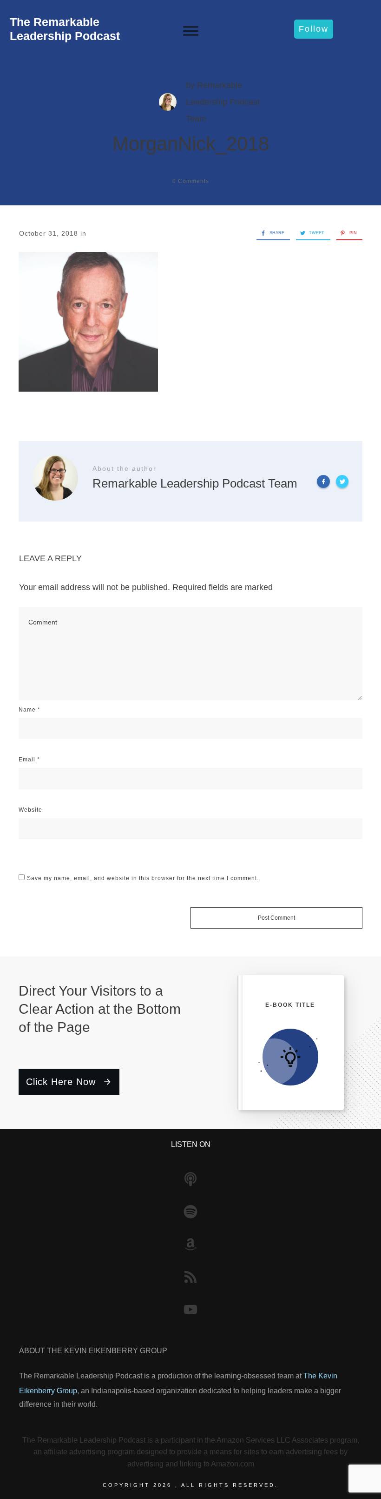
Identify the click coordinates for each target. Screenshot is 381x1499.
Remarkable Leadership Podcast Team (223, 102)
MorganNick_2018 (190, 144)
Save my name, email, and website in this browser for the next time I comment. (143, 878)
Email (29, 759)
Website (30, 810)
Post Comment (276, 918)
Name (29, 709)
